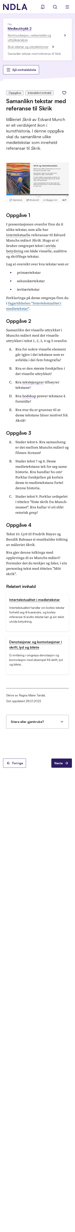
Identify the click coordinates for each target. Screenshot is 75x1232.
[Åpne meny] (67, 7)
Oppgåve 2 (18, 321)
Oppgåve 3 (18, 433)
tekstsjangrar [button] (33, 382)
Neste (58, 763)
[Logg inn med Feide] (42, 7)
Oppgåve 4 (19, 525)
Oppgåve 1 (18, 215)
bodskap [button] (29, 396)
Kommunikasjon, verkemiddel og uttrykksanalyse (29, 37)
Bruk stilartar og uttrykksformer (28, 47)
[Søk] (55, 7)
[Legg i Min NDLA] (64, 92)
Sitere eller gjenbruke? (27, 722)
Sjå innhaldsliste (24, 70)
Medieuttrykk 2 (19, 28)
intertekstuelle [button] (18, 235)
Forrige (17, 763)
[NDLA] (15, 7)
